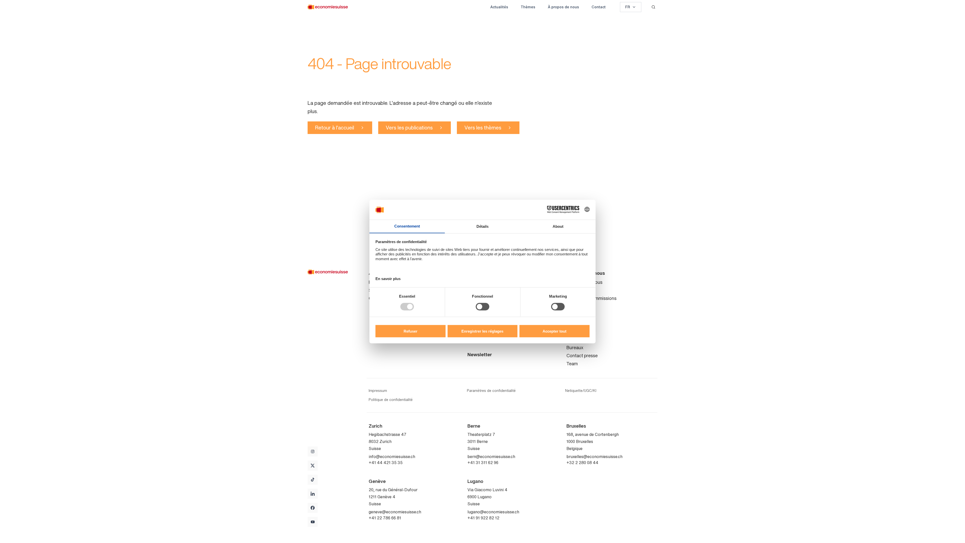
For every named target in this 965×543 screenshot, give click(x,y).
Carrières (575, 314)
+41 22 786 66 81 (385, 518)
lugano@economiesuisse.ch (493, 512)
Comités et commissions (591, 298)
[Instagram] (313, 451)
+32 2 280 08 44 (582, 463)
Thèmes (528, 7)
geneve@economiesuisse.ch (395, 512)
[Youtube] (313, 522)
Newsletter (479, 354)
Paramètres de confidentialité (491, 390)
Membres (575, 306)
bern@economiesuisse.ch (491, 457)
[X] (313, 466)
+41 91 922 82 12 (483, 518)
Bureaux (574, 347)
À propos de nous (563, 7)
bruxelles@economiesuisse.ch (594, 457)
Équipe (573, 290)
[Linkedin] (313, 494)
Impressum (378, 390)
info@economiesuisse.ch (392, 457)
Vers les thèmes (482, 127)
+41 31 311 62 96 (482, 463)
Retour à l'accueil (334, 127)
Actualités (499, 7)
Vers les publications (409, 127)
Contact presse (582, 355)
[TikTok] (313, 480)
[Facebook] (313, 508)
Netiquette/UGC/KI (580, 390)
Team (572, 363)
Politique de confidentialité (391, 399)
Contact (599, 7)
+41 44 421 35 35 (386, 463)
